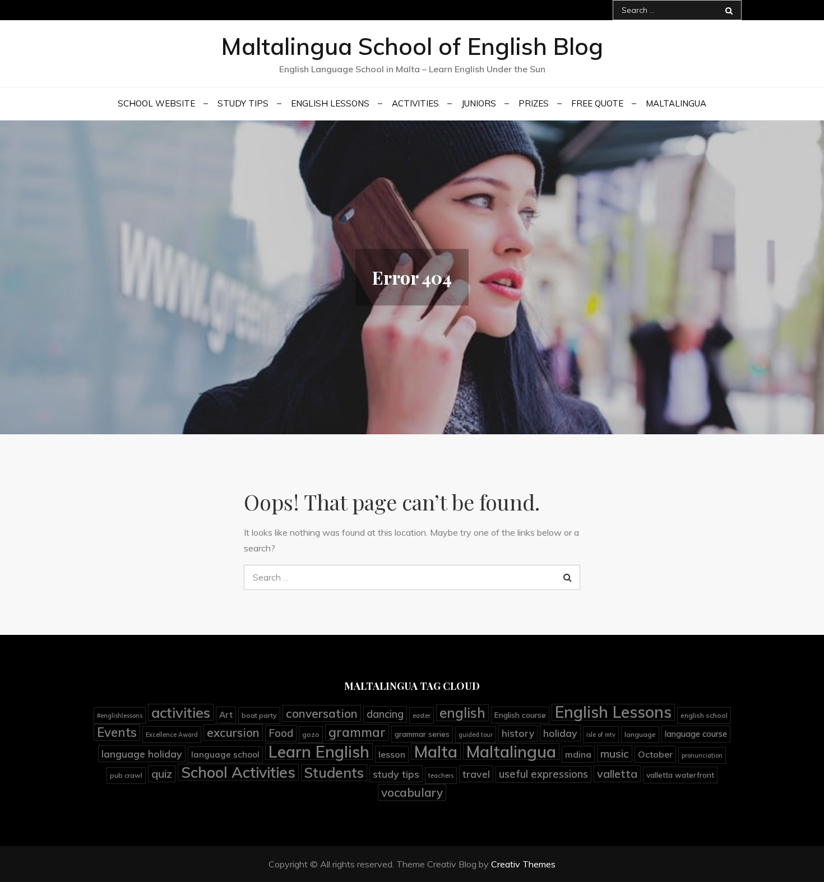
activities (180, 712)
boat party (259, 715)
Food (281, 733)
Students (334, 772)
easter (421, 715)
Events (117, 732)
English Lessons (330, 103)
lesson (391, 754)
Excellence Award (172, 735)
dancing (385, 714)
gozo (311, 734)
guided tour (476, 735)
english (462, 712)
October (655, 754)
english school (704, 715)
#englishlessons (119, 715)
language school (225, 754)
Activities (415, 103)
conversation (322, 713)
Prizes (534, 103)
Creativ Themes (523, 864)
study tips (396, 774)
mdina (578, 754)
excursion (233, 732)
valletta (617, 774)
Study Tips (243, 103)
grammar (357, 732)
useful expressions (543, 774)
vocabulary (412, 792)
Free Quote (597, 103)
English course (520, 714)
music (614, 753)
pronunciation (702, 755)
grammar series (422, 734)
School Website (156, 103)
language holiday (141, 754)
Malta (435, 751)
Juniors (478, 103)
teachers (440, 775)
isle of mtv (600, 735)
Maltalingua (676, 103)
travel (476, 774)
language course (696, 733)
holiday (560, 733)
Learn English (319, 751)
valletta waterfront (680, 774)
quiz (161, 774)
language (640, 734)
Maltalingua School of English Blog (412, 46)
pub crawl (126, 775)
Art (226, 714)
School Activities (238, 772)
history (518, 733)
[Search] (729, 10)
